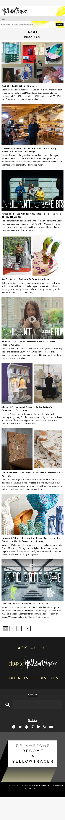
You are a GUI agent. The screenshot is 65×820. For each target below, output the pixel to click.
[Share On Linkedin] (3, 139)
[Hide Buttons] (1, 144)
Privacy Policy (33, 788)
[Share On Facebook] (3, 126)
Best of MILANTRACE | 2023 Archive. (19, 86)
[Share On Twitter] (3, 132)
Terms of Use (57, 786)
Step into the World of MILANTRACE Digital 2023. (26, 603)
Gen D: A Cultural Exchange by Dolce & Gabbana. (26, 279)
